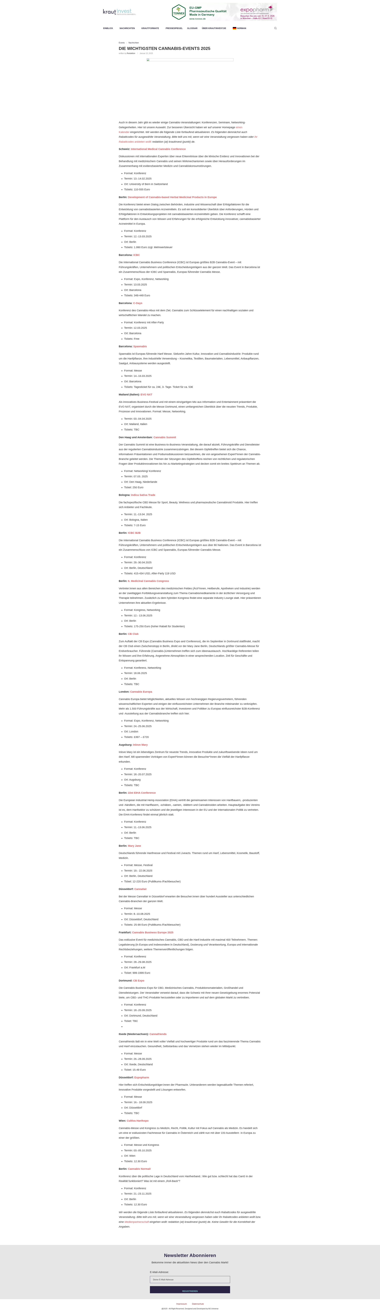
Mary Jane (134, 845)
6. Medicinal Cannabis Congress (148, 581)
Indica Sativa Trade (143, 494)
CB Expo (138, 980)
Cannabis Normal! (139, 1168)
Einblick (108, 28)
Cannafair (140, 889)
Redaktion (131, 53)
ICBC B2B (134, 532)
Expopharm (141, 1077)
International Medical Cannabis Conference (158, 149)
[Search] (275, 28)
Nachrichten (127, 28)
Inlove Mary (140, 744)
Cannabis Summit (164, 437)
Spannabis (140, 346)
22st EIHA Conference (142, 792)
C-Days (137, 303)
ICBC (136, 255)
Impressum (181, 1304)
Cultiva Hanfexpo (138, 1120)
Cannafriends (158, 1034)
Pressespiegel (174, 28)
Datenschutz (198, 1304)
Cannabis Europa (141, 691)
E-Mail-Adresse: (159, 1272)
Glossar (192, 28)
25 (171, 932)
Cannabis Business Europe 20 (151, 932)
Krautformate (150, 28)
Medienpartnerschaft (137, 1221)
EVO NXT (146, 394)
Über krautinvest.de (214, 28)
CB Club (133, 633)
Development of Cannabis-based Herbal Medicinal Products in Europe (172, 197)
